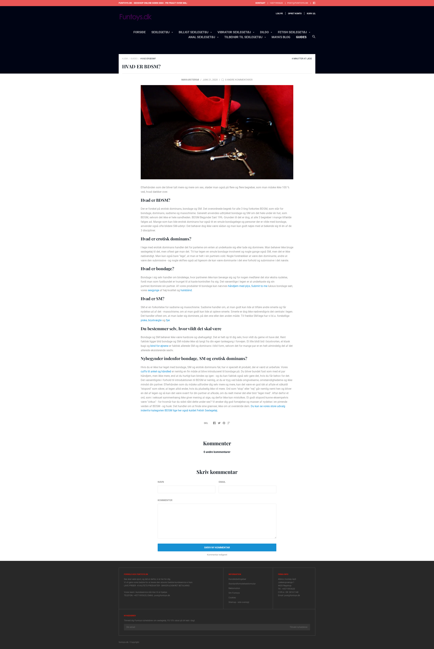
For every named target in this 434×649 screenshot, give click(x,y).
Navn (161, 482)
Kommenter (165, 500)
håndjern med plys (239, 286)
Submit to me (259, 286)
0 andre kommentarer (239, 79)
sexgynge (153, 290)
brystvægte (155, 320)
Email (222, 482)
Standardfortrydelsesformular (242, 584)
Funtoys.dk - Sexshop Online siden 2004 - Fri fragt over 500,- (153, 3)
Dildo (264, 32)
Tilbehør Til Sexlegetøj (243, 37)
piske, (144, 320)
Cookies (232, 597)
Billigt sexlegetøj (194, 32)
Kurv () (311, 13)
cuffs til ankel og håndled (156, 371)
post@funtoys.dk (297, 3)
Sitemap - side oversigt (239, 602)
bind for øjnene (159, 345)
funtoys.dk (123, 642)
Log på (279, 13)
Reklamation (234, 588)
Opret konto (295, 13)
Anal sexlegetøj (202, 37)
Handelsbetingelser (237, 579)
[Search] (313, 38)
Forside (139, 32)
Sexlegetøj (160, 32)
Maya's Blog (281, 37)
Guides (301, 37)
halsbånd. (186, 290)
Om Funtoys (234, 593)
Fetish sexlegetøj (293, 32)
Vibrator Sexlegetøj (235, 32)
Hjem (125, 58)
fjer (168, 320)
